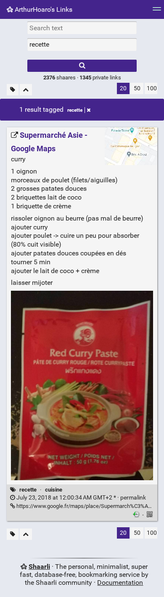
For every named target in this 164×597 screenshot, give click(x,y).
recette (74, 110)
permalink (80, 497)
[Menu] (157, 11)
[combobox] (82, 44)
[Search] (82, 66)
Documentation (120, 582)
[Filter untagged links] (13, 89)
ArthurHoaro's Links (42, 9)
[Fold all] (26, 89)
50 (137, 88)
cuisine (53, 490)
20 (123, 88)
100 (152, 88)
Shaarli (39, 567)
